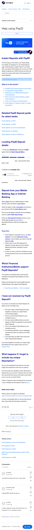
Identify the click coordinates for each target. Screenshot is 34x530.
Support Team (6, 347)
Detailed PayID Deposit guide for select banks (18, 88)
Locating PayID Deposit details (14, 90)
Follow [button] (17, 33)
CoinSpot (4, 9)
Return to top (5, 431)
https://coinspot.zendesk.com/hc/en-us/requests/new (17, 396)
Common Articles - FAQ (14, 9)
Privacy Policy (16, 526)
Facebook (3, 407)
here (28, 382)
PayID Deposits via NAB (9, 457)
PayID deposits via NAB (9, 124)
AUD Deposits (26, 9)
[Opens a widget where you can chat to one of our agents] (27, 527)
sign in (7, 516)
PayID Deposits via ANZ (9, 449)
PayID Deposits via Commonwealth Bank (13, 442)
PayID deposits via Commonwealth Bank (13, 127)
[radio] (12, 417)
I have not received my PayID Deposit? (16, 101)
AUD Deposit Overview (8, 446)
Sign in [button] (29, 3)
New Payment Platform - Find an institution (17, 288)
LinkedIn (8, 407)
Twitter (5, 407)
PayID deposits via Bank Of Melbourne (13, 134)
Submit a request (24, 426)
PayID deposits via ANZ (8, 121)
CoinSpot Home (6, 526)
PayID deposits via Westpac (10, 131)
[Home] (7, 4)
